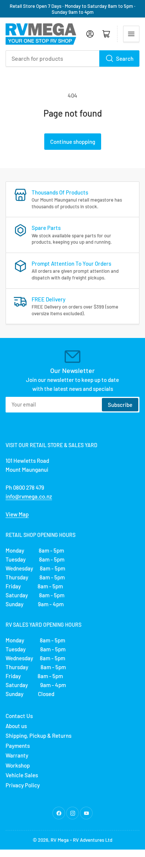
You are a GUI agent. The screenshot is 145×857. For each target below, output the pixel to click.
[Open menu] (131, 34)
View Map (17, 514)
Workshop (18, 765)
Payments (18, 745)
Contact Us (19, 715)
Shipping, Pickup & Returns (38, 735)
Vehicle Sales (22, 775)
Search (124, 58)
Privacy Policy (23, 785)
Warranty (17, 755)
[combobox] (72, 58)
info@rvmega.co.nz (29, 496)
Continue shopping (72, 141)
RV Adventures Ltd (92, 840)
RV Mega (60, 840)
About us (16, 725)
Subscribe (120, 404)
